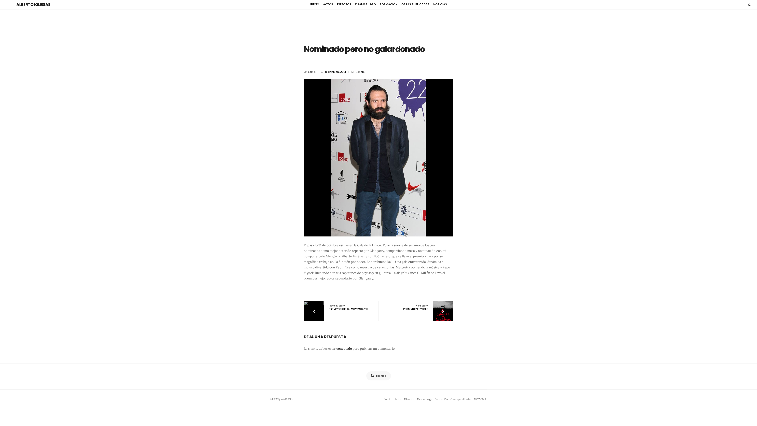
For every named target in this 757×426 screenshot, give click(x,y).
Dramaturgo (365, 4)
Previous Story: (348, 307)
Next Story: (415, 307)
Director (344, 4)
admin (312, 71)
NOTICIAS (440, 4)
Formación (388, 4)
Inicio (314, 4)
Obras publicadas (415, 4)
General (360, 71)
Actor (328, 4)
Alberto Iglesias (33, 4)
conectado (344, 348)
